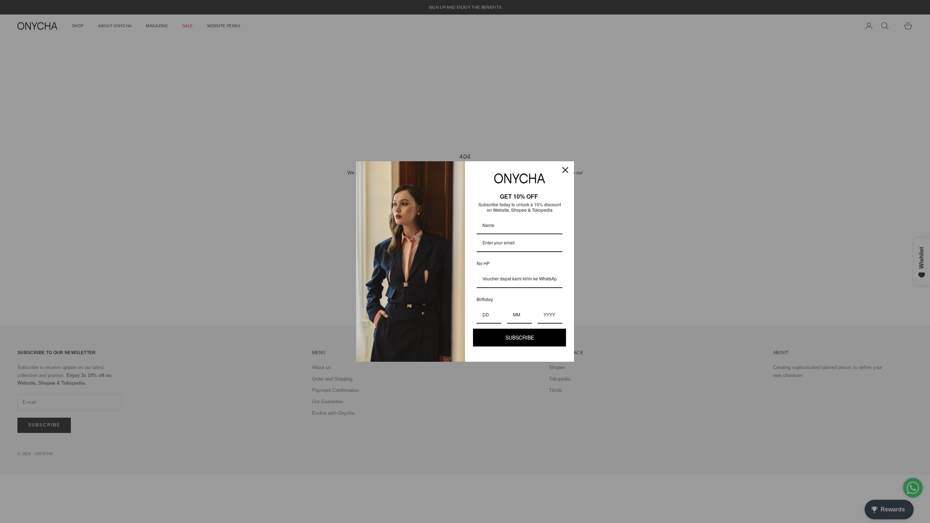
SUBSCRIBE (519, 337)
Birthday (485, 299)
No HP (483, 263)
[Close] (565, 170)
